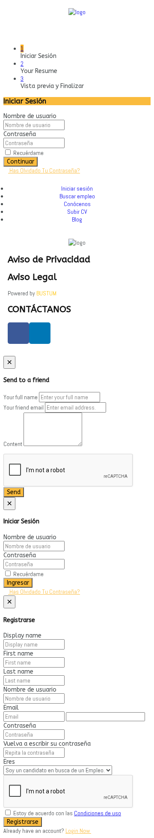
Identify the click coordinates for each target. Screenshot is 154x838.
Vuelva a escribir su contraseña (47, 743)
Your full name (20, 397)
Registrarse (22, 822)
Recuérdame (28, 153)
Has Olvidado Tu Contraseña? (44, 170)
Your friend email (23, 407)
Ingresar (18, 582)
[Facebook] (18, 333)
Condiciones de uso (97, 813)
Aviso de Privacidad (49, 259)
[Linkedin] (39, 333)
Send (14, 492)
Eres (9, 761)
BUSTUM (46, 293)
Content (12, 444)
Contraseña (19, 134)
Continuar (20, 161)
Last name (18, 671)
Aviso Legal (32, 277)
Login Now (78, 831)
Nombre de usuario (29, 116)
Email (11, 707)
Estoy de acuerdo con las (66, 813)
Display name (22, 635)
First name (18, 653)
